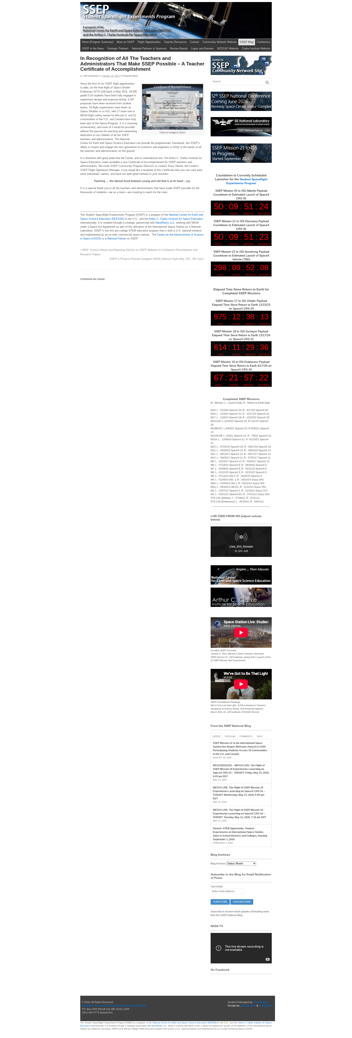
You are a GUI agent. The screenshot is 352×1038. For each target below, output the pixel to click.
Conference (263, 41)
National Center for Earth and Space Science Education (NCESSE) (185, 1023)
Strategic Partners (118, 48)
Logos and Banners (202, 48)
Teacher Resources (175, 41)
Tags (259, 736)
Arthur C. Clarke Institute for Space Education (176, 218)
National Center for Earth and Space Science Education (114, 1005)
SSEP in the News (93, 48)
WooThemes (266, 1005)
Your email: (217, 886)
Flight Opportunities (149, 41)
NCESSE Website (228, 48)
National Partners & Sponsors (149, 48)
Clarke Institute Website (256, 48)
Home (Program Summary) (97, 41)
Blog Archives (218, 863)
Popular (230, 736)
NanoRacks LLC (165, 222)
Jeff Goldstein (91, 76)
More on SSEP (125, 41)
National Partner (116, 238)
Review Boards (179, 48)
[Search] (267, 82)
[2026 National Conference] (241, 109)
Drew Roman (261, 1002)
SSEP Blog (246, 41)
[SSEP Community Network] (241, 73)
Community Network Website (219, 41)
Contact (194, 41)
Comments (245, 736)
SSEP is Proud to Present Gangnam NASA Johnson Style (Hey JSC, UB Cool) (156, 259)
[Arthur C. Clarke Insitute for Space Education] (241, 605)
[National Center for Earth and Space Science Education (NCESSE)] (241, 582)
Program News (130, 76)
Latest (216, 736)
